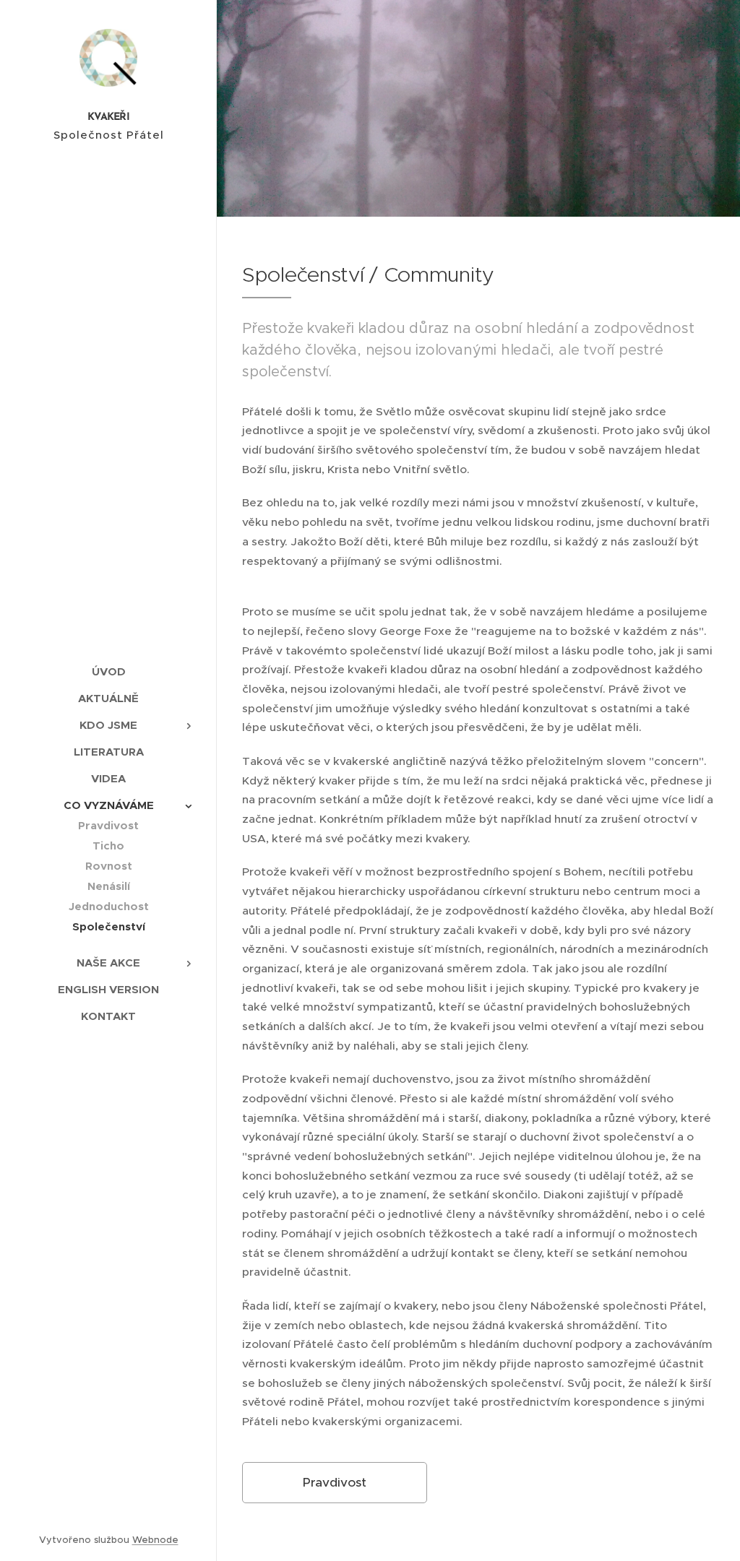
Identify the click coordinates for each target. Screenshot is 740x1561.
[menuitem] (108, 671)
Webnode (155, 1540)
